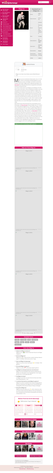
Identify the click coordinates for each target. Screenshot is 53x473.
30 (26, 414)
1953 (39, 42)
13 (21, 409)
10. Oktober (40, 40)
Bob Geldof (17, 85)
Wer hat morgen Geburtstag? (5, 16)
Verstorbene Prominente (5, 41)
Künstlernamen (6, 24)
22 (15, 412)
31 (18, 414)
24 (18, 412)
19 (20, 411)
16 (26, 411)
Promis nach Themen (7, 36)
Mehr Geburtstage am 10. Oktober (29, 419)
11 (19, 409)
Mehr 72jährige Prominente (28, 431)
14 (22, 409)
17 (18, 411)
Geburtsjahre (5, 32)
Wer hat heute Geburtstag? (5, 10)
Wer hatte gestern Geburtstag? (6, 13)
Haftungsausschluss (29, 467)
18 (19, 411)
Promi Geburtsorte (7, 34)
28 (22, 412)
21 (22, 411)
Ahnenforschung (30, 469)
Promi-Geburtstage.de (28, 466)
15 (15, 411)
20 (21, 411)
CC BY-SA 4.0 (19, 462)
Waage (39, 51)
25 (19, 412)
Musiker (32, 342)
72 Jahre (40, 36)
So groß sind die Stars (7, 30)
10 (18, 409)
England (40, 48)
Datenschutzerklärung (18, 467)
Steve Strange (24, 105)
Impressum (36, 467)
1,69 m (39, 58)
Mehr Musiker (28, 443)
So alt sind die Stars (7, 28)
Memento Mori (22, 469)
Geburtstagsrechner (7, 26)
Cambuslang (40, 45)
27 (21, 412)
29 (15, 414)
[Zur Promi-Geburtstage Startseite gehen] (9, 2)
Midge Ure (26, 460)
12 (20, 409)
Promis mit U (18, 345)
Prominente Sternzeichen (5, 38)
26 (20, 412)
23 (26, 412)
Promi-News (5, 44)
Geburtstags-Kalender (5, 19)
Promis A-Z (5, 22)
